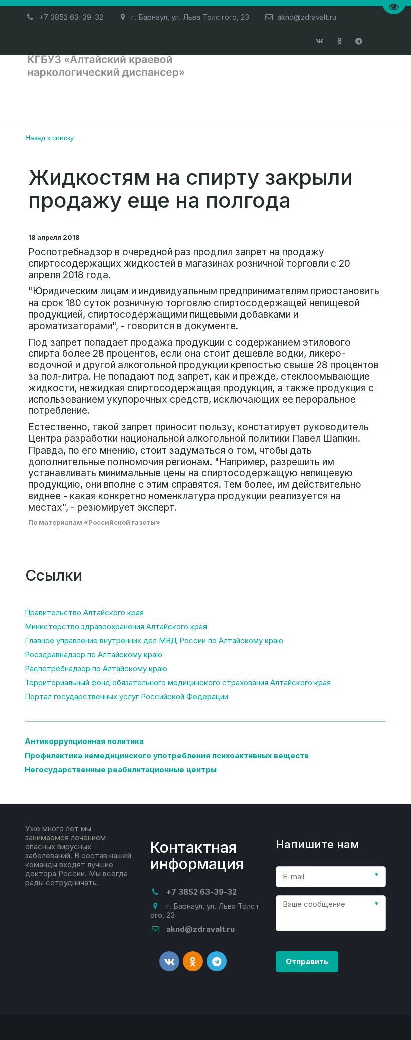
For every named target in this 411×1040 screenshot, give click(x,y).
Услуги (217, 102)
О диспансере (66, 102)
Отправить (307, 961)
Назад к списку (49, 137)
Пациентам (150, 102)
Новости (279, 102)
